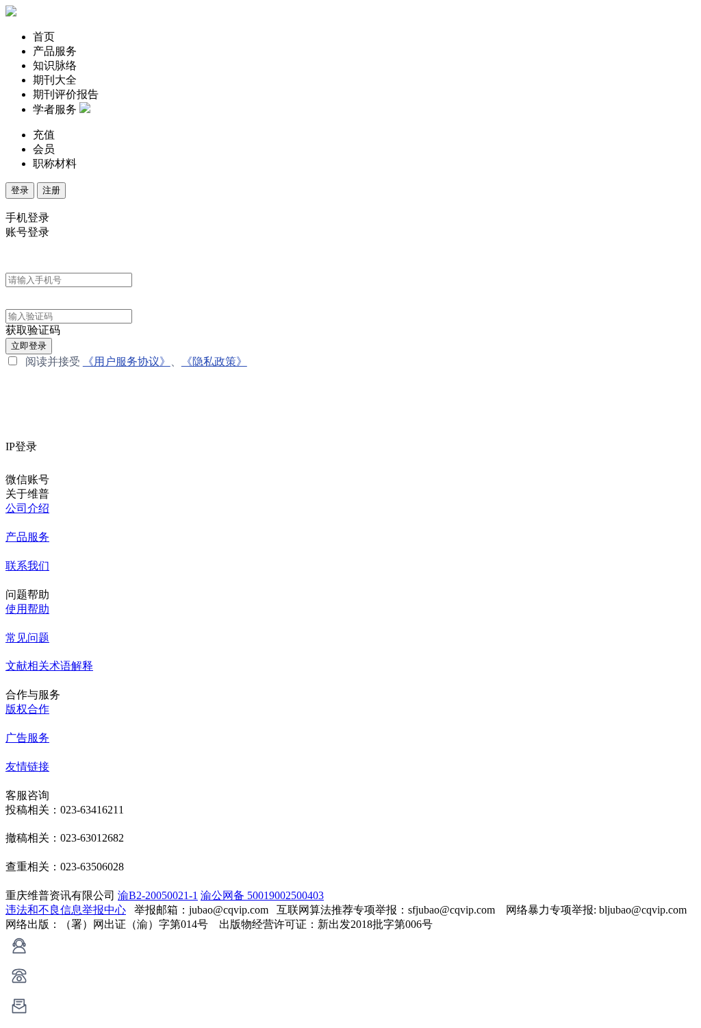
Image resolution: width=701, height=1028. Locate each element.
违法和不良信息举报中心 (65, 910)
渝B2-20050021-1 (158, 895)
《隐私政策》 (214, 361)
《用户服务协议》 (126, 361)
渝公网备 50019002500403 (262, 895)
